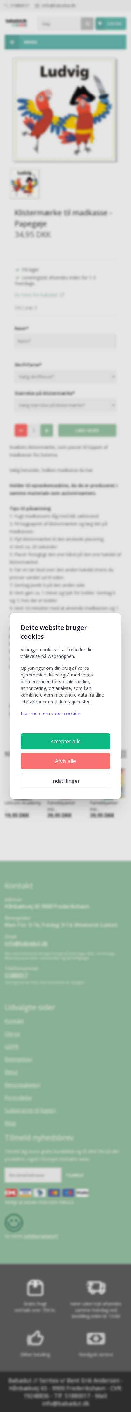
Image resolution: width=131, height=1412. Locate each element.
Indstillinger (65, 780)
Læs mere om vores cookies (50, 713)
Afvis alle (65, 761)
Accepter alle (66, 741)
